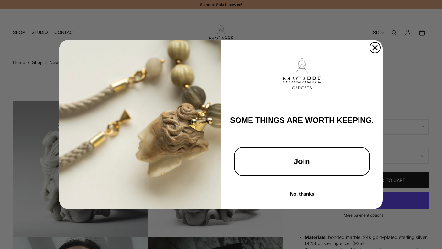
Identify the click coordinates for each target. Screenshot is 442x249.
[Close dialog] (375, 47)
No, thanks (302, 193)
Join (302, 161)
